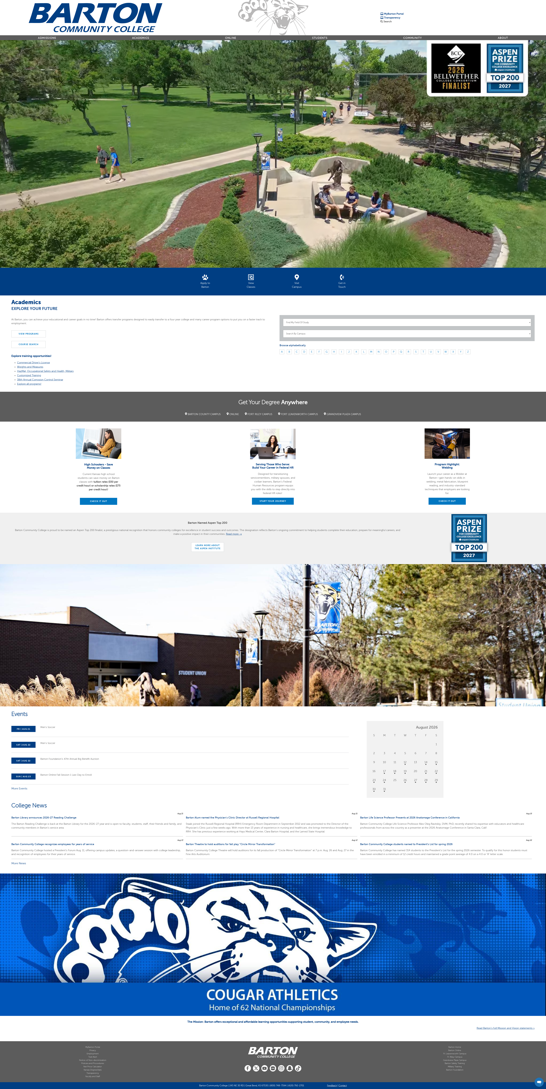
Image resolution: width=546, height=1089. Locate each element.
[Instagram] (281, 1068)
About (503, 38)
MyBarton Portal (393, 13)
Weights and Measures (30, 366)
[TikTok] (298, 1068)
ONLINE (234, 414)
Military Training (455, 1066)
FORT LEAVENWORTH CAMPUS (299, 414)
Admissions (47, 38)
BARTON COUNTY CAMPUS (204, 414)
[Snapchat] (290, 1068)
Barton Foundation (454, 1070)
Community (412, 38)
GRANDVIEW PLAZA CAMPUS (344, 414)
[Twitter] (256, 1068)
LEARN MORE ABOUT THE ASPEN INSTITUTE (208, 547)
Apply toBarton (205, 285)
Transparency (391, 17)
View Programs (29, 334)
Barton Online (454, 1050)
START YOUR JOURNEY (273, 501)
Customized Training (29, 375)
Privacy (92, 1050)
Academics (140, 38)
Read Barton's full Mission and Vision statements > (506, 1028)
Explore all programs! (29, 383)
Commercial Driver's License (33, 362)
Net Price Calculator (92, 1066)
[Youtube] (264, 1068)
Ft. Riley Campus (454, 1057)
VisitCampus (297, 285)
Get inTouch (342, 285)
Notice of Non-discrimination (92, 1060)
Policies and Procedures (92, 1063)
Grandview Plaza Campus (454, 1060)
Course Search (28, 344)
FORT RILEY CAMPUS (260, 414)
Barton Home (454, 1047)
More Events (19, 788)
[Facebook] (248, 1068)
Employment (93, 1053)
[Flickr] (273, 1068)
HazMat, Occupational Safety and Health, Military (45, 371)
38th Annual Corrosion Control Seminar (40, 379)
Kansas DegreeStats (93, 1070)
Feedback (332, 1085)
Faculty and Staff (92, 1076)
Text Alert (92, 1057)
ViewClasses (251, 285)
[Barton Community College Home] (95, 17)
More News (18, 863)
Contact (343, 1085)
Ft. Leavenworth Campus (454, 1053)
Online (230, 38)
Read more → (234, 534)
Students (319, 38)
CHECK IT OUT (98, 501)
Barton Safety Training (455, 1063)
